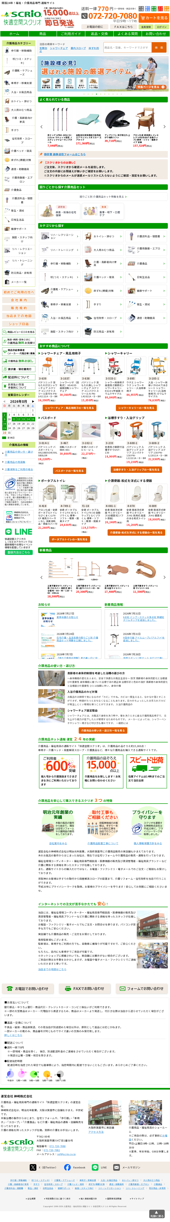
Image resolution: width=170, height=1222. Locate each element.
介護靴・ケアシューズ (64, 1180)
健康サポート (64, 1188)
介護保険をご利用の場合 (19, 469)
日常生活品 (48, 1188)
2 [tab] (88, 94)
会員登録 (146, 27)
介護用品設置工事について (102, 843)
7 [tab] (109, 94)
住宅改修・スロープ (53, 1184)
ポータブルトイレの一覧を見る (70, 539)
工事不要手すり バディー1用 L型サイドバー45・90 (59, 586)
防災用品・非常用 (157, 1188)
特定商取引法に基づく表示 (58, 1198)
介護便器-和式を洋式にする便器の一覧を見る (136, 532)
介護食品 (158, 1184)
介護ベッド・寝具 (75, 1184)
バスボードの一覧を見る (69, 470)
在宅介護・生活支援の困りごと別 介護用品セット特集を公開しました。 (77, 639)
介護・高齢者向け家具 (18, 1184)
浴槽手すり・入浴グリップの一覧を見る (136, 469)
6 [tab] (105, 94)
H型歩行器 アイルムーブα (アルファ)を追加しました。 (144, 639)
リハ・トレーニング (135, 1188)
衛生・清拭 (33, 1188)
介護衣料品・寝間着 (13, 1188)
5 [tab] (101, 94)
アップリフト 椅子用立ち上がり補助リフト (89, 136)
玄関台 (43, 48)
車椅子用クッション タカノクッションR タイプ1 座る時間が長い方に (146, 137)
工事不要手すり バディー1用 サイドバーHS (117, 586)
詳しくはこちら (13, 1035)
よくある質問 (128, 33)
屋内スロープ (78, 48)
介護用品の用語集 (15, 461)
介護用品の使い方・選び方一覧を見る (103, 730)
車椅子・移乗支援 (88, 1180)
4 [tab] (96, 94)
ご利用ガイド (71, 33)
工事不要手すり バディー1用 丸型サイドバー (88, 586)
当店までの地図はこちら (52, 969)
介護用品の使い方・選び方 (19, 453)
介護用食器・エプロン (138, 1184)
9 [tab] (117, 94)
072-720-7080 (57, 1146)
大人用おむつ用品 (151, 1180)
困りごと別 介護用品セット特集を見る (102, 196)
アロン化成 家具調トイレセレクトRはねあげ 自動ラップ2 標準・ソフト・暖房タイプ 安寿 (117, 138)
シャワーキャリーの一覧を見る (136, 407)
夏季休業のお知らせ (67, 617)
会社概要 (31, 1198)
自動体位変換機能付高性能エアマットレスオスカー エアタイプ (60, 137)
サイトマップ (137, 1198)
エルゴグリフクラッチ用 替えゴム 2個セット (146, 586)
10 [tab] (121, 94)
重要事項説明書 (114, 1198)
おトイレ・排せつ (130, 1180)
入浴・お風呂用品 (109, 1180)
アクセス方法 (96, 1131)
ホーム (14, 33)
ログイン (162, 27)
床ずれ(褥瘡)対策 (97, 1184)
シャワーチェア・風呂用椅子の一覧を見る (69, 407)
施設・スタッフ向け (84, 1188)
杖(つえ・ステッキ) (41, 1180)
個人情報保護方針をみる (148, 843)
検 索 (159, 47)
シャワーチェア (59, 48)
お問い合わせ (156, 33)
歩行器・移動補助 (18, 1180)
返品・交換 (99, 33)
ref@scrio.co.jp (66, 1154)
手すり (36, 1184)
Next (164, 126)
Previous (41, 126)
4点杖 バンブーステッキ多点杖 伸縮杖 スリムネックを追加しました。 (143, 618)
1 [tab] (84, 94)
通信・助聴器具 (116, 1184)
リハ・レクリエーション (109, 1188)
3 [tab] (92, 94)
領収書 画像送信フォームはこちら (65, 154)
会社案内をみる (58, 843)
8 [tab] (113, 94)
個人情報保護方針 (89, 1198)
